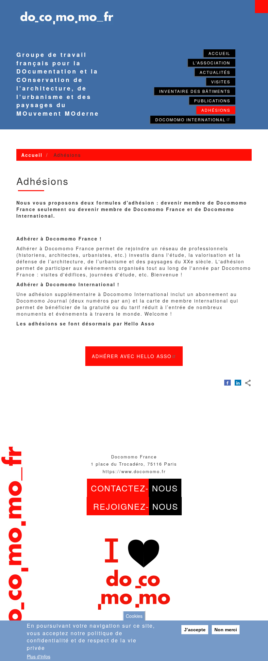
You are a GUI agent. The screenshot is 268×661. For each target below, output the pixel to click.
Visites (220, 81)
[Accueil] (63, 14)
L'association (211, 62)
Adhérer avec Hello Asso (132, 356)
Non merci (225, 629)
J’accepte (195, 629)
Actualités (215, 72)
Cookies (134, 616)
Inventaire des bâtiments (194, 91)
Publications (212, 100)
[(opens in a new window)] (227, 382)
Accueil (219, 53)
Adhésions (215, 110)
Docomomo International (190, 119)
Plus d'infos (38, 656)
